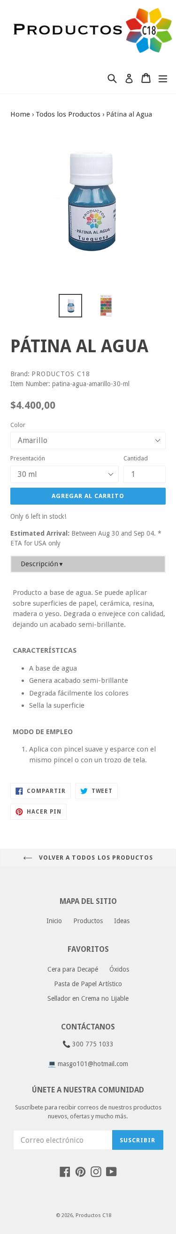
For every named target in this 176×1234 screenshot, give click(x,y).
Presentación (27, 458)
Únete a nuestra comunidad (88, 1089)
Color (17, 424)
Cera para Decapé (72, 969)
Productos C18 (93, 1215)
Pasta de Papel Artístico (88, 984)
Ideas (122, 921)
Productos (88, 921)
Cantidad (135, 458)
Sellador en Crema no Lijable (88, 998)
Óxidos (119, 969)
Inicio (54, 921)
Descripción (42, 564)
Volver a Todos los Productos (95, 857)
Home (20, 114)
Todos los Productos (68, 114)
